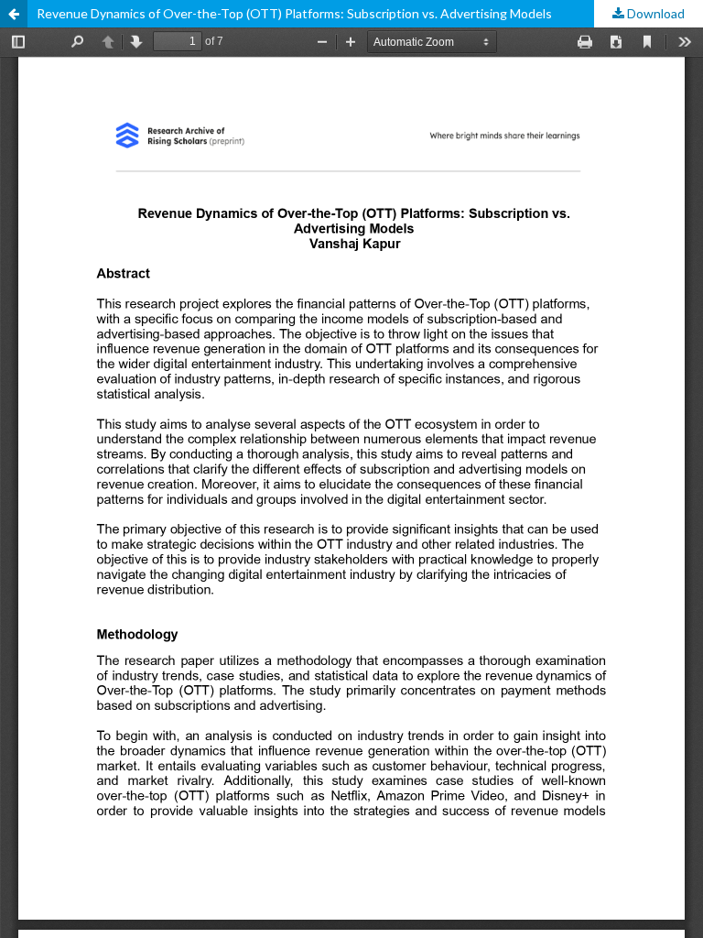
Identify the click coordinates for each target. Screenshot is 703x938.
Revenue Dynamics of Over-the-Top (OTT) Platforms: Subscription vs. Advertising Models (294, 13)
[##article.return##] (13, 13)
